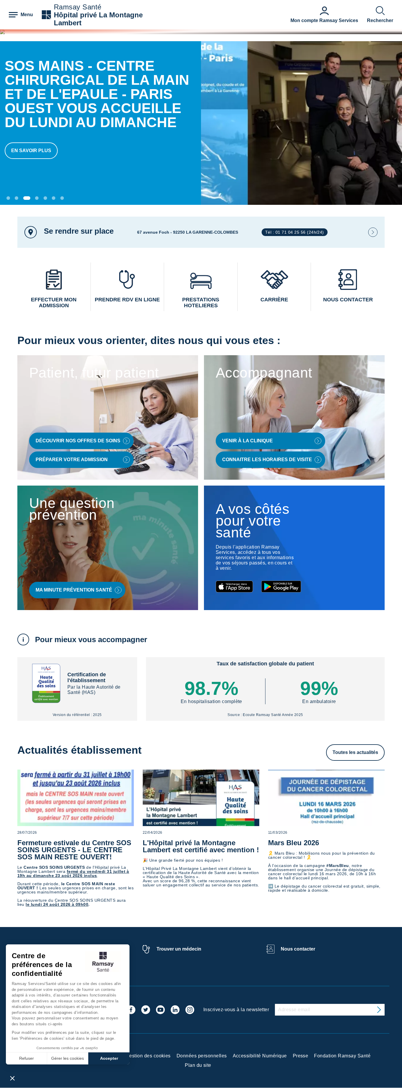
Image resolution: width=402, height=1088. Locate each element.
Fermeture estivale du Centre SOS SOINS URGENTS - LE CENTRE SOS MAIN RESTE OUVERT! (74, 850)
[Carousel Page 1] (8, 198)
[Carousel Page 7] (62, 198)
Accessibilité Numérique (260, 1055)
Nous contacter (298, 948)
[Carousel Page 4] (37, 198)
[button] (12, 1078)
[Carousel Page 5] (45, 198)
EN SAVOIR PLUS (31, 150)
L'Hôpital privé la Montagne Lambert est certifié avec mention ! (201, 846)
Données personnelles (202, 1055)
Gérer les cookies (67, 1058)
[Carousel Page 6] (53, 198)
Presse (300, 1055)
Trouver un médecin (179, 948)
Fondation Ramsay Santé (342, 1055)
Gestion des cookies (148, 1055)
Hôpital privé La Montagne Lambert (98, 19)
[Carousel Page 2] (16, 198)
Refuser (26, 1058)
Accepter (109, 1058)
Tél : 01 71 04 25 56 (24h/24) (294, 232)
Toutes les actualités (355, 752)
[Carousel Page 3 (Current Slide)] (26, 198)
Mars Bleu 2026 (293, 843)
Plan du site (198, 1065)
